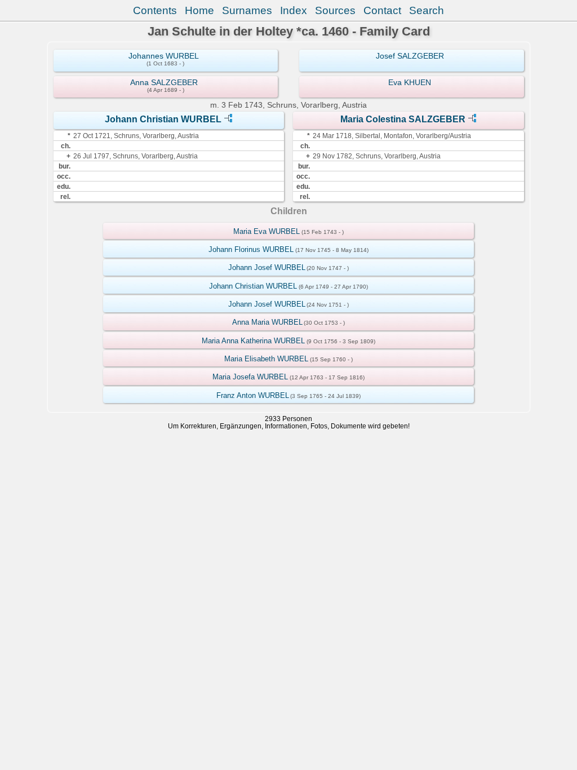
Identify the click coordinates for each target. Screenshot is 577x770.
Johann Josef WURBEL (266, 267)
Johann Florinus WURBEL (251, 249)
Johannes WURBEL (163, 55)
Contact (382, 10)
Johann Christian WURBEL (163, 119)
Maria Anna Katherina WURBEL (253, 341)
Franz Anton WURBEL (252, 395)
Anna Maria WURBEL (267, 322)
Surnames (247, 10)
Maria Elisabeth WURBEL (266, 359)
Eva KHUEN (409, 82)
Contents (155, 10)
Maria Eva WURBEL (266, 231)
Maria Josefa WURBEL (250, 377)
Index (293, 10)
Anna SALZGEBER (164, 82)
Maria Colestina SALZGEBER (402, 119)
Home (199, 10)
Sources (335, 10)
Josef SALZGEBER (410, 55)
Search (426, 10)
